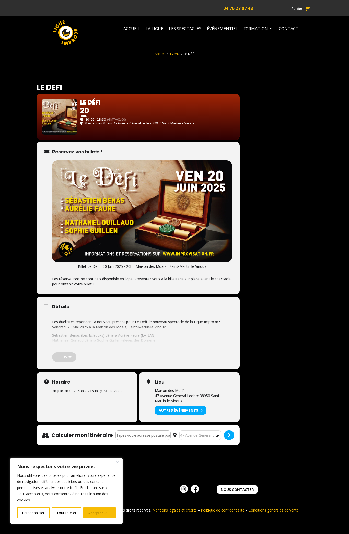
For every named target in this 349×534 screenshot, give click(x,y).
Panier (297, 9)
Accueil (131, 28)
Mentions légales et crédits (174, 510)
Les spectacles (185, 28)
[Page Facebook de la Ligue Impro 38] (195, 491)
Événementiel (222, 28)
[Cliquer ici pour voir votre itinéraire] (229, 435)
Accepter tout (99, 512)
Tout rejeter (66, 512)
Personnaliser (33, 512)
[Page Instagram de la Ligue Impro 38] (184, 491)
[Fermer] (117, 462)
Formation (255, 28)
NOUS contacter (237, 489)
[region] (66, 491)
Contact (288, 28)
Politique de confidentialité (223, 510)
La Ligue (154, 28)
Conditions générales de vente (274, 510)
